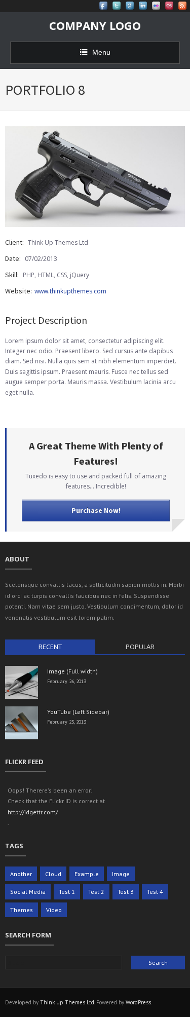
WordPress (138, 1002)
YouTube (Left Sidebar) (78, 711)
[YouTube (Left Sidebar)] (21, 722)
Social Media (28, 891)
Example (86, 874)
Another (21, 874)
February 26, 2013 (66, 681)
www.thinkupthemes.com (70, 291)
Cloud (53, 874)
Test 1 (67, 891)
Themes (21, 910)
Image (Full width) (72, 671)
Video (54, 910)
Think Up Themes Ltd (67, 1002)
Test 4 (155, 891)
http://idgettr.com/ (33, 812)
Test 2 (96, 891)
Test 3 (126, 891)
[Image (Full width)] (21, 682)
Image (121, 874)
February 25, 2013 (66, 722)
